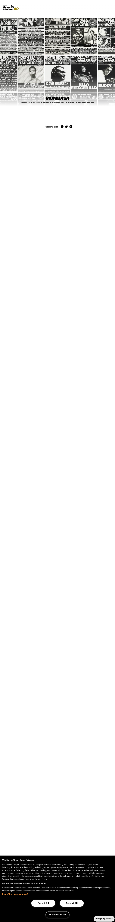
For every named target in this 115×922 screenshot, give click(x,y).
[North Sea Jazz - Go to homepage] (11, 7)
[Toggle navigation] (110, 7)
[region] (57, 889)
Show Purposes (57, 914)
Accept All (72, 903)
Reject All (43, 903)
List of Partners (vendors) (15, 894)
